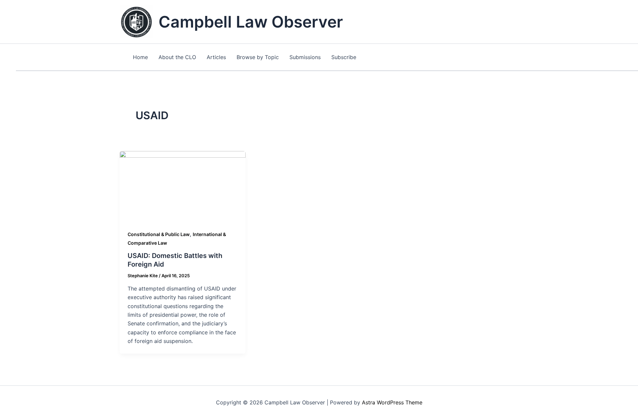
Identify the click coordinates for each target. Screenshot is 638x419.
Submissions (305, 57)
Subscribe (343, 57)
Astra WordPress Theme (392, 402)
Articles (216, 57)
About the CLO (177, 57)
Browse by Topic (258, 57)
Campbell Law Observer (251, 22)
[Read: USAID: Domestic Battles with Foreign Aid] (183, 186)
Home (140, 57)
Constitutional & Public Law (159, 234)
